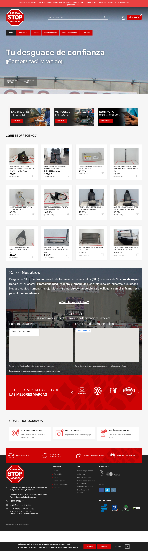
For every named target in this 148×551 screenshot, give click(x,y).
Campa (36, 33)
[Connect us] (101, 490)
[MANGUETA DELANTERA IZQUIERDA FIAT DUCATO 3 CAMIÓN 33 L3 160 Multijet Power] (21, 156)
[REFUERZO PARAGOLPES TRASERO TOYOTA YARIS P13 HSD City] (56, 237)
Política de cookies (84, 477)
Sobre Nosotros (50, 33)
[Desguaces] (15, 17)
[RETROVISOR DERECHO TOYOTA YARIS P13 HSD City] (56, 197)
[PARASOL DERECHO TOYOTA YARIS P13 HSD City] (91, 156)
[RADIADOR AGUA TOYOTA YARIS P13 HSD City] (91, 237)
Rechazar (104, 546)
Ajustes (118, 546)
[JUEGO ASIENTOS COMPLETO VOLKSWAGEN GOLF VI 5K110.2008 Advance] (56, 156)
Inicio (11, 33)
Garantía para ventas (85, 487)
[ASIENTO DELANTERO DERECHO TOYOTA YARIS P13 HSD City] (91, 197)
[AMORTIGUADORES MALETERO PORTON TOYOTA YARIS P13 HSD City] (126, 156)
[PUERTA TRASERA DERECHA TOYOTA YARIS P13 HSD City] (126, 237)
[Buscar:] (78, 17)
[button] (72, 392)
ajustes (75, 547)
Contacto (86, 33)
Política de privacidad (85, 471)
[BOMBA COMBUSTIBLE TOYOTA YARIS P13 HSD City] (21, 197)
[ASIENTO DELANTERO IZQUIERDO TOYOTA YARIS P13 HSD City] (126, 197)
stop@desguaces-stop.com (20, 505)
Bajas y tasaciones (69, 33)
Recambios (23, 33)
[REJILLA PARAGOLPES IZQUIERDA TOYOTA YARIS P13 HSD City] (21, 237)
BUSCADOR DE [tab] (12, 81)
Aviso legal (81, 474)
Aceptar (90, 546)
